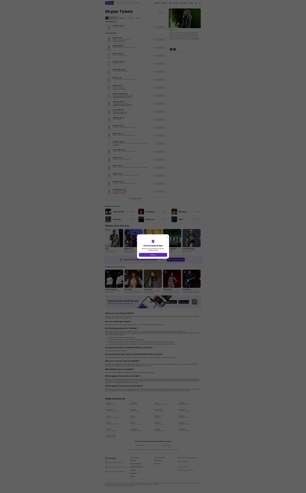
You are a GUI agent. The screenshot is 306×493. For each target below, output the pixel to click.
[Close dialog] (167, 237)
